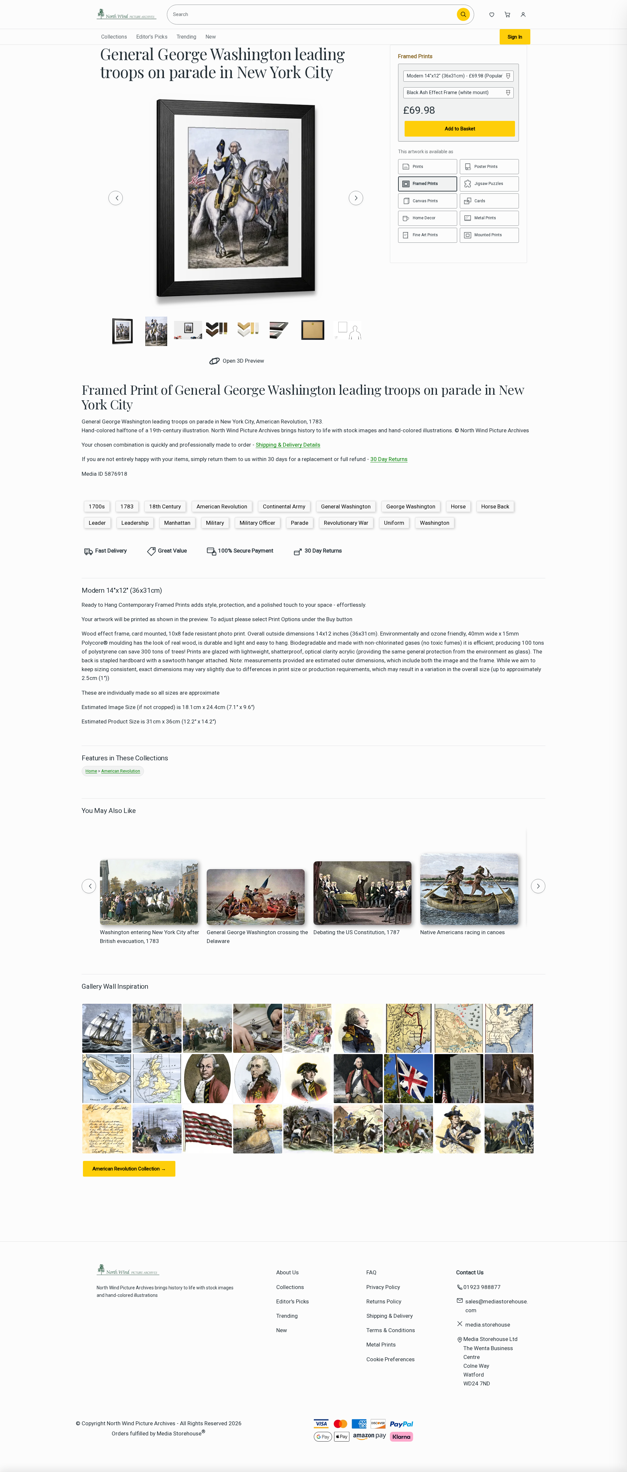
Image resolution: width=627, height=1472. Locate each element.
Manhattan (177, 523)
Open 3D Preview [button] (242, 360)
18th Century (165, 506)
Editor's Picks (152, 37)
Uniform (394, 523)
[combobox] (313, 14)
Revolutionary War (346, 523)
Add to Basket (460, 129)
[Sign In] (523, 14)
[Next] (356, 198)
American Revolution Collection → (129, 1169)
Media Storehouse (179, 1433)
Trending (186, 37)
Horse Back (495, 506)
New (210, 37)
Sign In (515, 37)
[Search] (463, 14)
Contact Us (470, 1272)
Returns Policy (383, 1301)
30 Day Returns (389, 459)
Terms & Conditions (390, 1330)
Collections (114, 37)
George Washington (410, 506)
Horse (458, 506)
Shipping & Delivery (389, 1316)
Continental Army (284, 506)
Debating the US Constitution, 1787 (357, 932)
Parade (299, 523)
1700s (97, 506)
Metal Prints (381, 1344)
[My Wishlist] (492, 14)
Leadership (135, 523)
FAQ (371, 1272)
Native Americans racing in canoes (462, 932)
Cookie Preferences (390, 1359)
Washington (434, 523)
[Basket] (507, 14)
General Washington (346, 506)
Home (91, 771)
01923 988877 (482, 1287)
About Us (287, 1272)
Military (215, 523)
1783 (127, 506)
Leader (97, 523)
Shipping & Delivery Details (288, 444)
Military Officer (257, 523)
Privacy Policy (383, 1287)
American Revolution (222, 506)
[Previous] (115, 198)
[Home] (126, 14)
